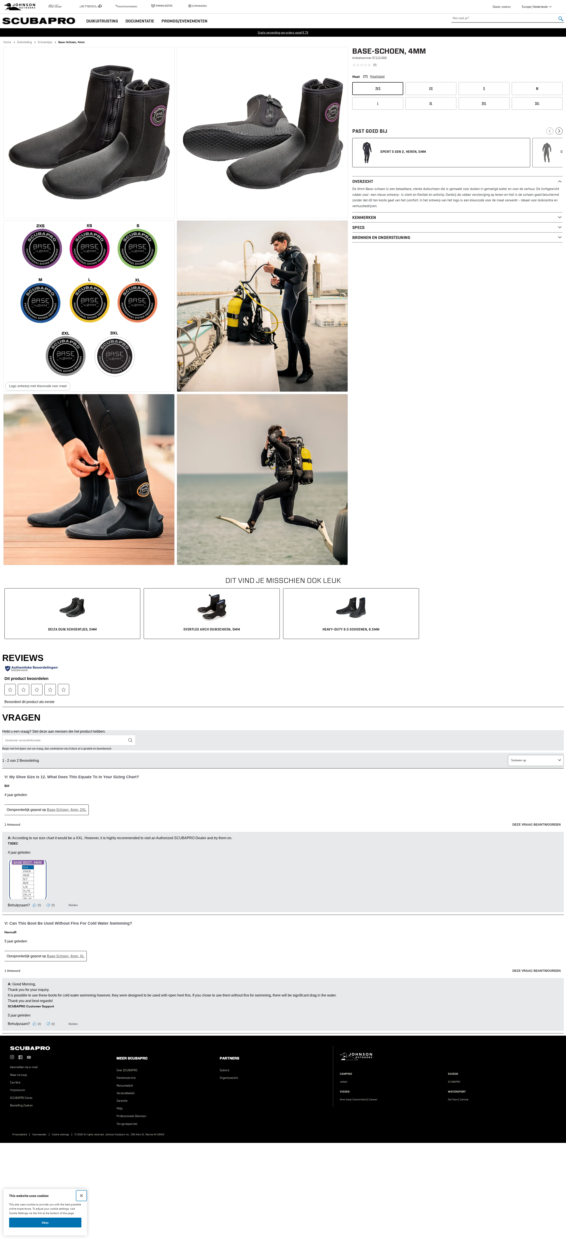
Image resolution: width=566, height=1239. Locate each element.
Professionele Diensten (131, 1116)
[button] (89, 132)
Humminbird (360, 1099)
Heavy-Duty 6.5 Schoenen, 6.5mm (351, 629)
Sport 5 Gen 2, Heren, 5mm (403, 152)
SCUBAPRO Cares (21, 1098)
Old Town (453, 1099)
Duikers (225, 1070)
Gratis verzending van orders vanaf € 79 (283, 32)
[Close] (81, 1196)
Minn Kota (345, 1099)
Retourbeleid (125, 1085)
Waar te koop (18, 1075)
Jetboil (343, 1081)
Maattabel (377, 77)
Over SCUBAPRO (127, 1070)
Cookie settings (60, 1134)
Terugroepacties (127, 1124)
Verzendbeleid (125, 1093)
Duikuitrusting (102, 20)
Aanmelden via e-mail (24, 1067)
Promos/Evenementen (184, 20)
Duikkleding (24, 42)
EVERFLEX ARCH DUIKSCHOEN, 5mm (211, 629)
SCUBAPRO (454, 1081)
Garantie (122, 1100)
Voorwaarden (39, 1134)
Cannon (373, 1099)
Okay (45, 1222)
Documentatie (139, 20)
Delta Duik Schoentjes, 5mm (72, 629)
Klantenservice (126, 1077)
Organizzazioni (229, 1077)
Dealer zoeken (502, 6)
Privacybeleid (19, 1134)
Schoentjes (45, 42)
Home (7, 42)
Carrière (15, 1082)
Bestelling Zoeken (21, 1105)
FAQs (120, 1108)
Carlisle (464, 1099)
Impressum (17, 1090)
